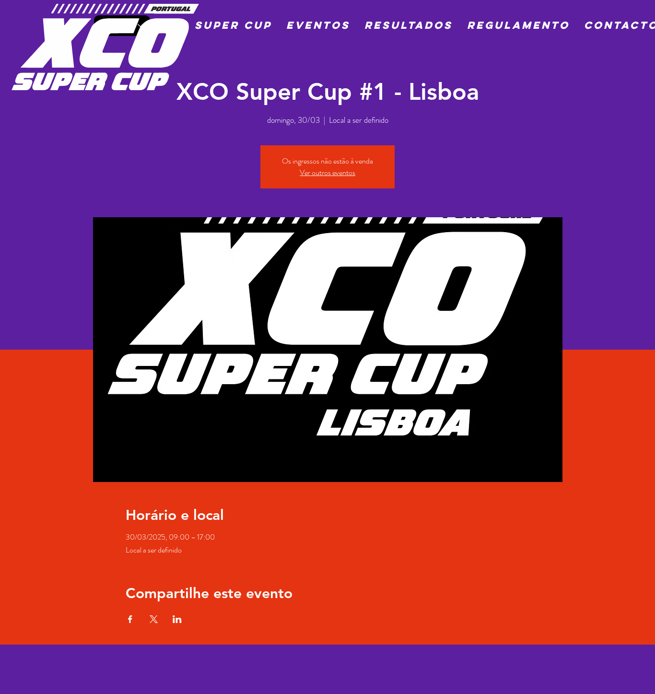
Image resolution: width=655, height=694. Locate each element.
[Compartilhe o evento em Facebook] (130, 619)
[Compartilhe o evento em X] (153, 619)
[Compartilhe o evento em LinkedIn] (177, 619)
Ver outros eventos (327, 172)
